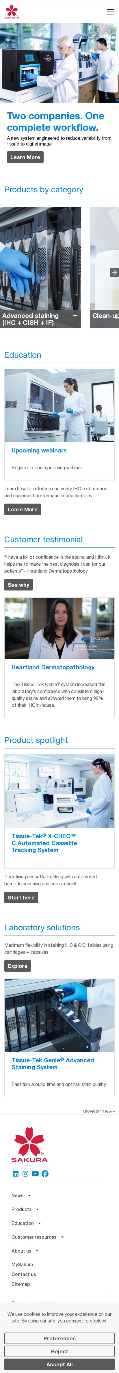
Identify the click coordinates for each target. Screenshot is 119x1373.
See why (18, 585)
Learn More (25, 157)
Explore (17, 966)
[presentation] (114, 272)
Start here (21, 897)
